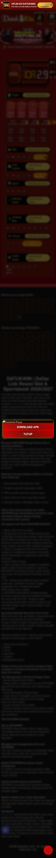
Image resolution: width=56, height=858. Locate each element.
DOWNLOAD (45, 5)
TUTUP (28, 434)
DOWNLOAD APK (27, 427)
